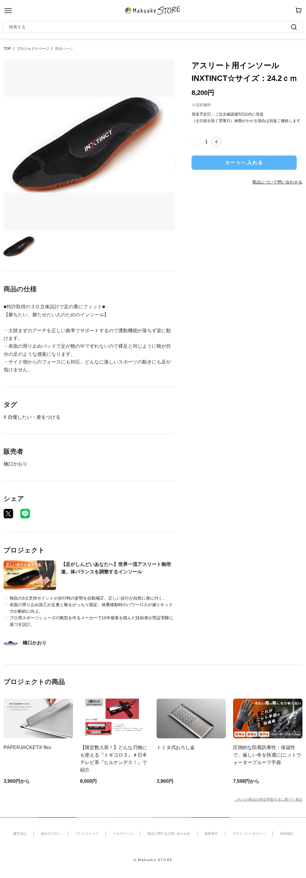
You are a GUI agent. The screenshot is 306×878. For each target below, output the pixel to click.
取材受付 (211, 833)
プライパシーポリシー (248, 833)
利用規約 (286, 833)
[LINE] (25, 513)
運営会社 (19, 833)
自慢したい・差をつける (34, 417)
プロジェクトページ (33, 49)
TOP (7, 49)
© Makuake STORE (153, 860)
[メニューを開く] (8, 11)
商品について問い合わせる (277, 182)
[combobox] (150, 26)
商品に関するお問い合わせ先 (168, 833)
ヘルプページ (123, 833)
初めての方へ (51, 833)
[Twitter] (8, 513)
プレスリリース (86, 833)
